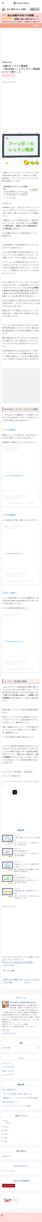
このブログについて (9, 1033)
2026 (6, 1121)
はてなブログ (6, 1063)
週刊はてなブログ (8, 1071)
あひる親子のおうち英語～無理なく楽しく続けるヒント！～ (21, 18)
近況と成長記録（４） (10, 1102)
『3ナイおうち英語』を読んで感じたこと (17, 1094)
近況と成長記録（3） (21, 851)
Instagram (15, 475)
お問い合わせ (6, 1156)
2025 (6, 1127)
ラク (12, 254)
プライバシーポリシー (9, 1171)
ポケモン (29, 262)
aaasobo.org (6, 203)
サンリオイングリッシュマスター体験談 (16, 1106)
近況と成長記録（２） (22, 877)
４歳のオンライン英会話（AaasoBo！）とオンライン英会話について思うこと (21, 68)
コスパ (13, 698)
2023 (6, 1134)
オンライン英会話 (8, 75)
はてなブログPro (8, 1075)
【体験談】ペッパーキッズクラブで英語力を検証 (20, 1098)
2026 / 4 (8, 1123)
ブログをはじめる (8, 1067)
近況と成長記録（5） (10, 1089)
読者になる (35, 9)
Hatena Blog (19, 1218)
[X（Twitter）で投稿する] (15, 792)
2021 (6, 1141)
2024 (6, 1130)
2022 (6, 1138)
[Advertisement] (21, 104)
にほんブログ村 (8, 965)
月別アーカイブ (21, 1116)
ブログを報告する (29, 1218)
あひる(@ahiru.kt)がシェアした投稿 (21, 503)
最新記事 (21, 1084)
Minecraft (14, 608)
